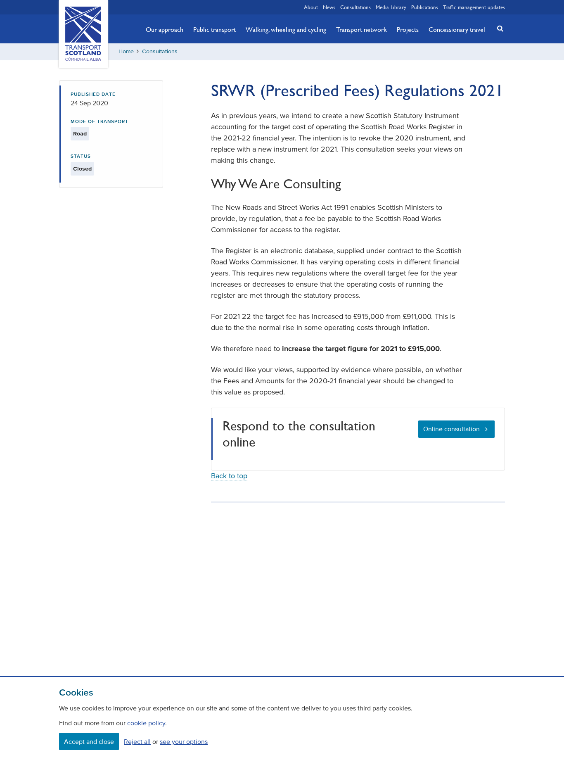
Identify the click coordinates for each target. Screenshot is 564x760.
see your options (184, 741)
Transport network (361, 29)
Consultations (355, 7)
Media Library (391, 7)
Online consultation (451, 428)
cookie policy (146, 723)
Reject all (137, 741)
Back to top (229, 476)
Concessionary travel (457, 29)
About (311, 7)
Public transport (214, 29)
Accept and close (89, 741)
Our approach (164, 29)
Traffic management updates (474, 7)
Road (80, 134)
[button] (498, 28)
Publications (424, 7)
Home (126, 51)
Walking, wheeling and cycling (286, 29)
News (329, 7)
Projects (408, 29)
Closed (82, 169)
